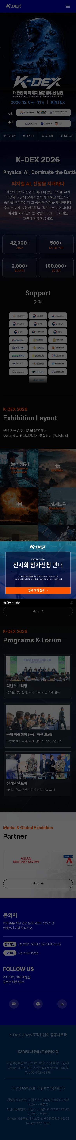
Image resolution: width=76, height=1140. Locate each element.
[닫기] (72, 603)
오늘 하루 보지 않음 (11, 602)
